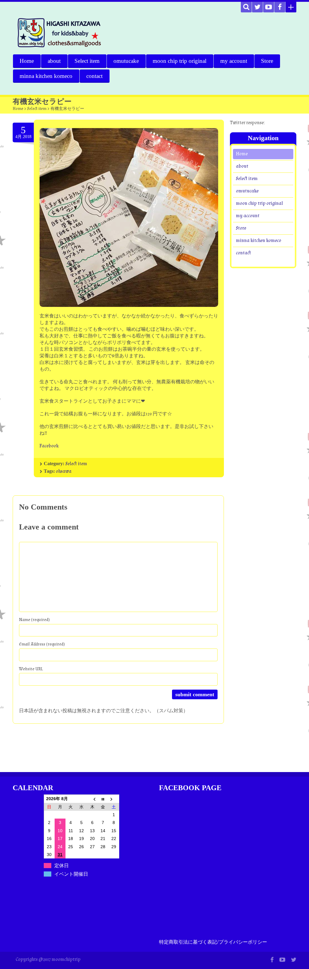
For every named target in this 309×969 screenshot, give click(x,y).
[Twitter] (257, 7)
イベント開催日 (71, 874)
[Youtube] (268, 7)
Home (27, 61)
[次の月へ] (113, 799)
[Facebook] (279, 7)
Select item (87, 61)
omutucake (126, 61)
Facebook (49, 446)
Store (267, 61)
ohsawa (64, 471)
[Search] (246, 7)
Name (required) (34, 620)
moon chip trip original (179, 61)
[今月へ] (102, 799)
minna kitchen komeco (46, 76)
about (54, 61)
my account (233, 61)
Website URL (31, 669)
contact (94, 76)
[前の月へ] (92, 799)
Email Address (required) (42, 644)
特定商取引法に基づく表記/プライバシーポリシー (213, 942)
